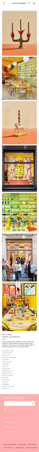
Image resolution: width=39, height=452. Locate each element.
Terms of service (8, 447)
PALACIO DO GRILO (8, 386)
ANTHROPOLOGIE (8, 351)
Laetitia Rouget (12, 444)
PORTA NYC (6, 388)
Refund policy (32, 444)
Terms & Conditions (11, 422)
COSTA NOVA (6, 368)
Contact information (31, 447)
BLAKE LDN (6, 355)
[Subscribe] (32, 403)
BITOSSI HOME (7, 353)
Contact (7, 417)
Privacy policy (22, 444)
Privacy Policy (9, 427)
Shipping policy (19, 447)
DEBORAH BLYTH (7, 371)
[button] (4, 3)
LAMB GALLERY (7, 362)
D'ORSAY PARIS (7, 373)
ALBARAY (5, 366)
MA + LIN (5, 382)
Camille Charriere (9, 357)
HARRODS (5, 377)
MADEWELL (6, 384)
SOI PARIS (5, 359)
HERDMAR (5, 364)
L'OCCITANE (6, 380)
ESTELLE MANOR (7, 375)
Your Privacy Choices (11, 431)
